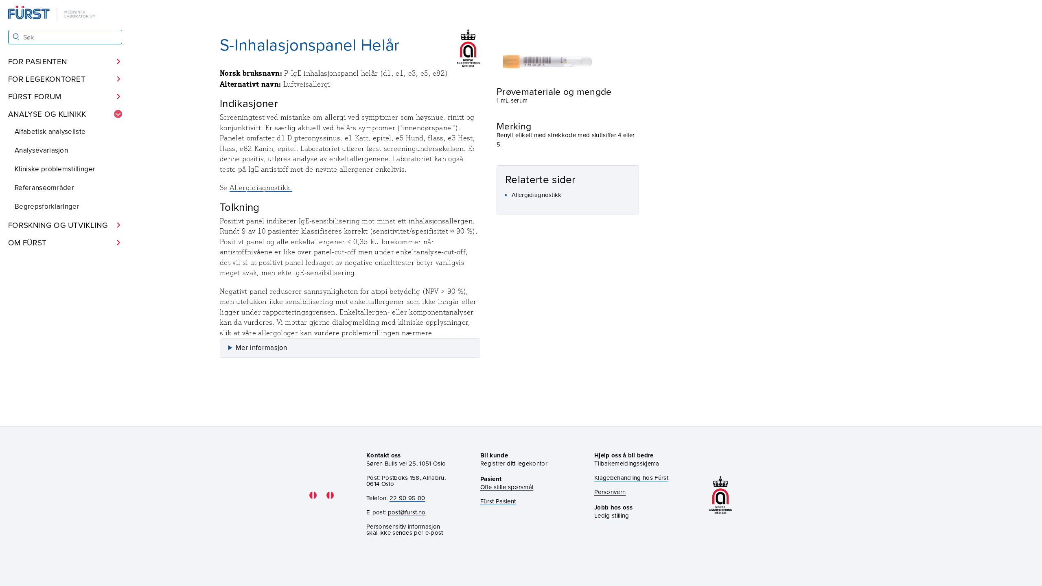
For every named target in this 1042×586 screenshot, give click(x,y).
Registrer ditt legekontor (513, 463)
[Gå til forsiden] (52, 14)
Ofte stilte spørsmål (506, 487)
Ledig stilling (611, 515)
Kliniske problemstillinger (55, 169)
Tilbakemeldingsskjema (626, 463)
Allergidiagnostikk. (261, 188)
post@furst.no (407, 512)
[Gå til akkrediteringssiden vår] (720, 495)
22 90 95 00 (407, 498)
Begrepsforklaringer (47, 206)
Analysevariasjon (41, 150)
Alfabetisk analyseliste (50, 131)
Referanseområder (44, 187)
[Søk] (16, 37)
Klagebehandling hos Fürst (631, 477)
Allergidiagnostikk (537, 194)
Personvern (610, 492)
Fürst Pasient (498, 501)
